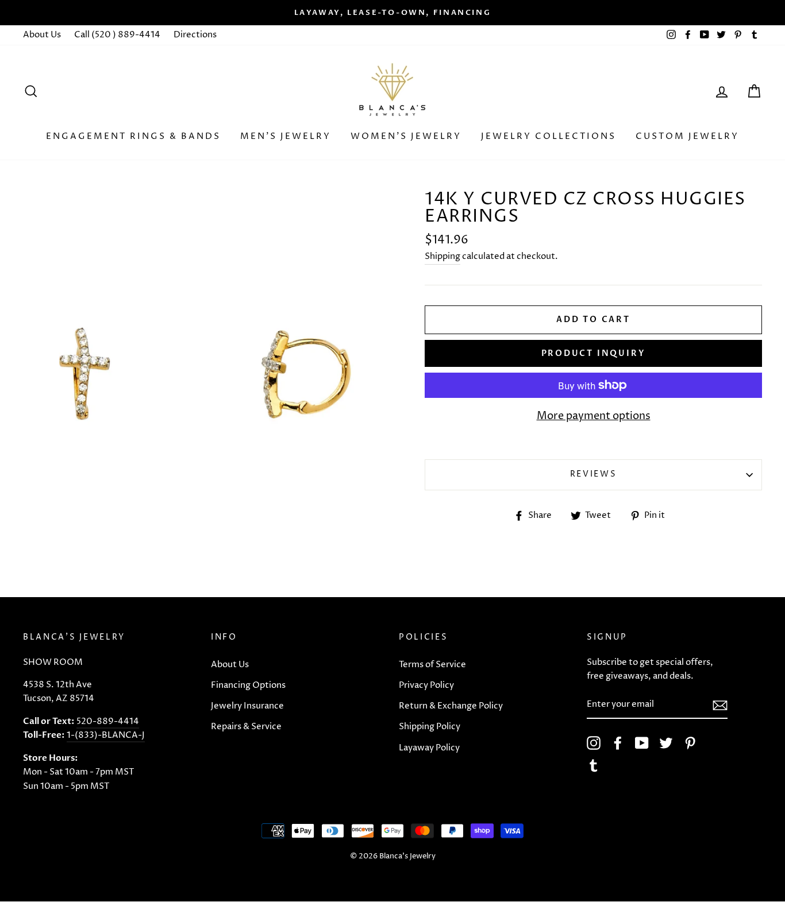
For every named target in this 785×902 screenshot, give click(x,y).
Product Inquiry (593, 353)
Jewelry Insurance (247, 706)
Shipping (442, 256)
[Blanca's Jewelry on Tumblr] (594, 765)
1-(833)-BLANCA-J (106, 735)
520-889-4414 (107, 721)
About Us (42, 35)
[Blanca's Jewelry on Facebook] (618, 743)
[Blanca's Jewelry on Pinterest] (690, 743)
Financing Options (248, 685)
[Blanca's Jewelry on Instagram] (594, 743)
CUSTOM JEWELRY (687, 136)
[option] (392, 13)
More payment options (594, 416)
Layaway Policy (429, 748)
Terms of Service (432, 665)
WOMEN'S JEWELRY (406, 136)
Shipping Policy (429, 727)
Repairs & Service (246, 727)
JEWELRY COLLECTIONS (548, 136)
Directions (195, 35)
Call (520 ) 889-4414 (117, 35)
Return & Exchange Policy (451, 706)
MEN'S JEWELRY (285, 136)
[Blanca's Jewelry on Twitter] (666, 743)
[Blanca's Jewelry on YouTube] (642, 743)
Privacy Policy (426, 685)
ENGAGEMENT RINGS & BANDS (133, 136)
